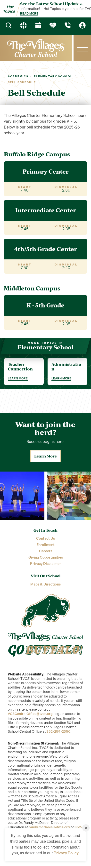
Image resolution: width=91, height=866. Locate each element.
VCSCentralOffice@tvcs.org (30, 714)
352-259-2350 (58, 732)
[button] (82, 48)
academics (18, 76)
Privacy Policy (66, 853)
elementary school (53, 76)
